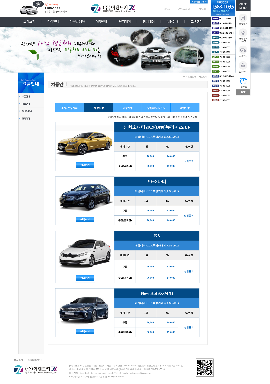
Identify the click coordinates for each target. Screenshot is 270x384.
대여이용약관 (35, 360)
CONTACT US (184, 9)
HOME (167, 9)
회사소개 (18, 360)
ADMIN (202, 9)
